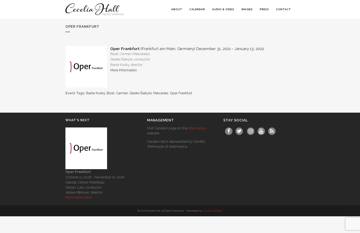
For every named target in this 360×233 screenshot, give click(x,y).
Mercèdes (160, 93)
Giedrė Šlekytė (140, 93)
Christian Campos (212, 210)
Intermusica (197, 128)
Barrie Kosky (95, 93)
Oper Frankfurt (181, 93)
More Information (123, 70)
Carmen (122, 93)
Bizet (110, 93)
